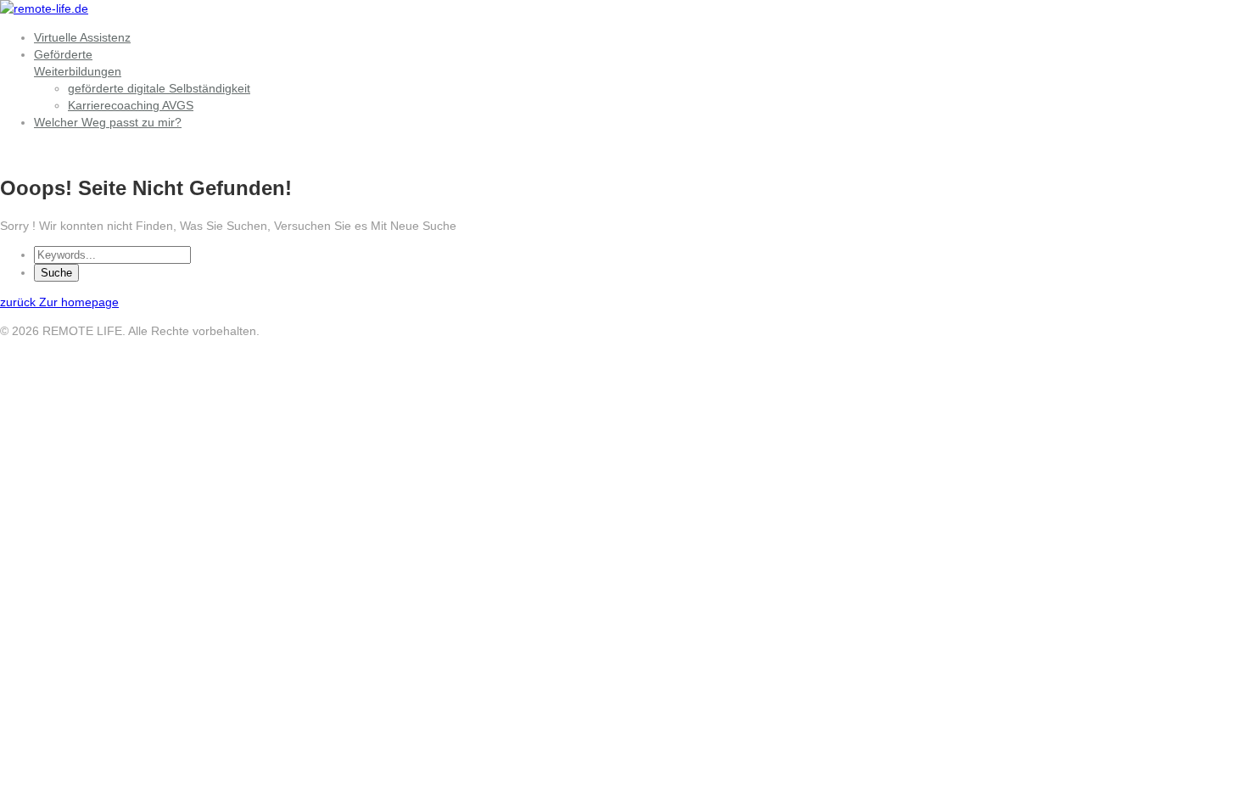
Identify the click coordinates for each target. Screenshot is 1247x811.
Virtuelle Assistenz (82, 37)
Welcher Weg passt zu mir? (108, 122)
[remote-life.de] (44, 8)
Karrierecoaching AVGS (130, 105)
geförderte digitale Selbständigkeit (159, 88)
